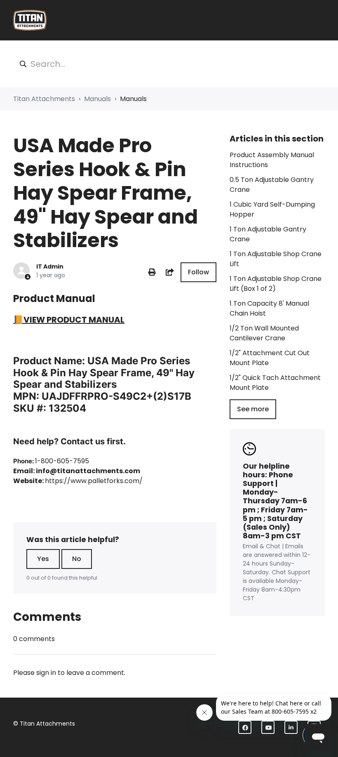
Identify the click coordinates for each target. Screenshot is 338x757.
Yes (43, 559)
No (76, 559)
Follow (198, 272)
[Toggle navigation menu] (319, 20)
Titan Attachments (44, 99)
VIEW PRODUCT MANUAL (73, 319)
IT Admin (49, 266)
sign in (46, 672)
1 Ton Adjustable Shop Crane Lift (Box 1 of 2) (276, 283)
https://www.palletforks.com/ (94, 481)
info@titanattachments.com (88, 471)
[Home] (30, 20)
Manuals (97, 99)
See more (253, 409)
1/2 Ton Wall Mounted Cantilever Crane (264, 333)
